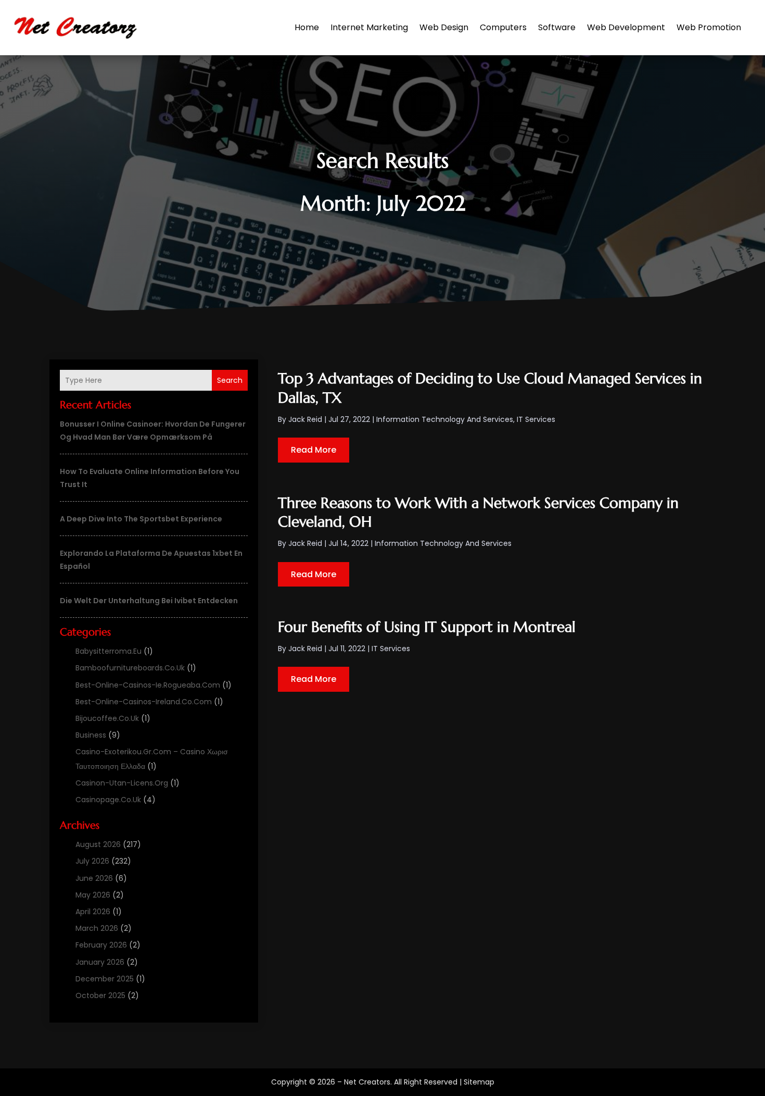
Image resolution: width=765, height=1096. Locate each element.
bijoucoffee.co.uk (107, 718)
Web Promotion (709, 27)
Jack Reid (305, 419)
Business (90, 735)
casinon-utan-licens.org (121, 783)
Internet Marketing (369, 27)
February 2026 (101, 945)
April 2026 (92, 911)
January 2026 (99, 962)
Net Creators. (368, 1082)
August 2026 (98, 844)
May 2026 (92, 895)
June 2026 (94, 878)
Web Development (626, 27)
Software (557, 27)
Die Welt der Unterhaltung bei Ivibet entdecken (149, 600)
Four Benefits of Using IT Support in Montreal (427, 627)
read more (313, 450)
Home (307, 27)
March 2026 (96, 928)
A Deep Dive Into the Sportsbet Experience (141, 519)
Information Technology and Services (444, 419)
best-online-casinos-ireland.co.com (143, 701)
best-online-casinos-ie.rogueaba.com (147, 685)
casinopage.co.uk (108, 799)
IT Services (536, 419)
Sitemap (479, 1082)
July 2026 (92, 861)
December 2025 (104, 979)
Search (230, 380)
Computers (503, 27)
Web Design (443, 27)
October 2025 (100, 995)
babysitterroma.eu (108, 651)
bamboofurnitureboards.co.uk (130, 668)
